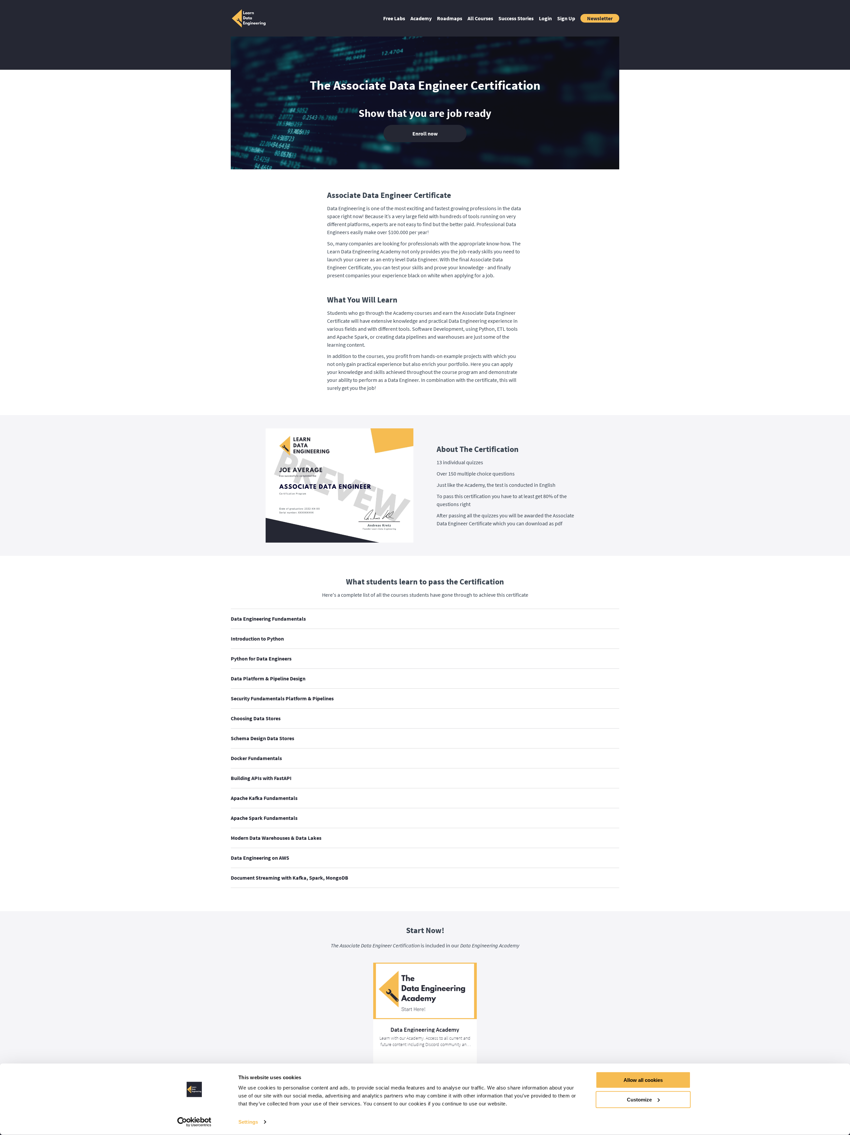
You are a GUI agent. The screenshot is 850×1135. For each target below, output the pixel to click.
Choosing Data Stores (256, 718)
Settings (248, 1122)
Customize (639, 1099)
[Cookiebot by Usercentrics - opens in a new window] (194, 1122)
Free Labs (394, 18)
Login (545, 18)
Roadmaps (449, 18)
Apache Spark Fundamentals (264, 818)
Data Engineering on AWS (260, 857)
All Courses (480, 18)
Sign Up (566, 18)
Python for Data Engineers (261, 658)
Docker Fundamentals (256, 758)
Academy (421, 18)
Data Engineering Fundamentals (268, 618)
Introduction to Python (257, 638)
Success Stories (516, 18)
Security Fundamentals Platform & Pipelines (282, 698)
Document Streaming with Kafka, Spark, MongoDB (289, 877)
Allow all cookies (643, 1080)
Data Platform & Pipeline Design (268, 678)
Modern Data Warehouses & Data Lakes (276, 837)
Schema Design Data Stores (262, 738)
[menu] (498, 18)
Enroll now (425, 133)
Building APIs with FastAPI (261, 778)
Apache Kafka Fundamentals (264, 798)
